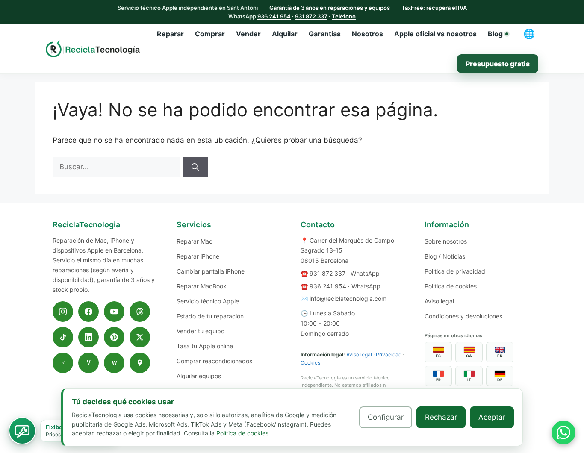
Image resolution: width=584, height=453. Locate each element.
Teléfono (344, 16)
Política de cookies (451, 286)
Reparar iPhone (198, 256)
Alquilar (285, 33)
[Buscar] (195, 167)
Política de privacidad (455, 271)
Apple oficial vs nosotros (435, 33)
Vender (248, 33)
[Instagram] (63, 311)
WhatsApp (365, 273)
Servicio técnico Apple (208, 301)
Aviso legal (359, 354)
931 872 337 (311, 16)
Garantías (325, 33)
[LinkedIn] (88, 337)
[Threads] (140, 311)
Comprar (210, 33)
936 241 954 (274, 16)
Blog (495, 33)
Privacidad (388, 354)
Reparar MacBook (202, 286)
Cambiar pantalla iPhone (211, 271)
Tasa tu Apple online (205, 346)
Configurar (386, 417)
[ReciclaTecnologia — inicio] (93, 48)
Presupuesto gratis (498, 63)
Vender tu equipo (200, 331)
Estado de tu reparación (210, 316)
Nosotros (367, 33)
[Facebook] (88, 311)
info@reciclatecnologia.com (348, 298)
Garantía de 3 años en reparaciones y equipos (329, 7)
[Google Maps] (140, 363)
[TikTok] (63, 337)
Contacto (318, 224)
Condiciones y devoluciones (463, 316)
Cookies (310, 362)
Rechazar (441, 417)
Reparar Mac (194, 241)
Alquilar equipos (199, 375)
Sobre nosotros (446, 241)
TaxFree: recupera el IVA (434, 7)
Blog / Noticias (445, 256)
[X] (140, 337)
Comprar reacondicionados (214, 361)
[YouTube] (114, 311)
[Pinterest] (114, 337)
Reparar (170, 33)
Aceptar (491, 417)
